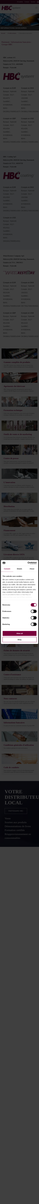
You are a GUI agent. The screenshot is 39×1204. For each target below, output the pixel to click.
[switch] (34, 611)
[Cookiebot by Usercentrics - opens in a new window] (28, 563)
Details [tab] (19, 569)
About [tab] (32, 569)
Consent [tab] (7, 569)
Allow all (19, 633)
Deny (19, 640)
